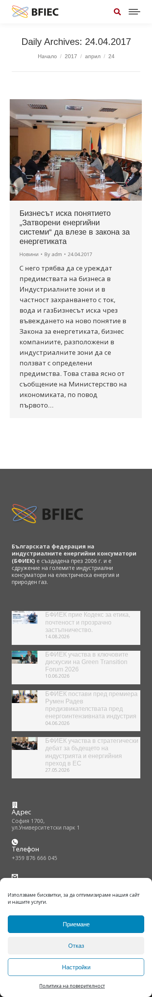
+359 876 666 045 (34, 858)
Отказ (76, 945)
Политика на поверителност (72, 986)
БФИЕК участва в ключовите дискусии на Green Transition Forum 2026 (86, 662)
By (53, 254)
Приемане (76, 924)
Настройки (76, 967)
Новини (29, 254)
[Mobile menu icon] (134, 11)
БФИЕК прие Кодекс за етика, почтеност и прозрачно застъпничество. (87, 622)
